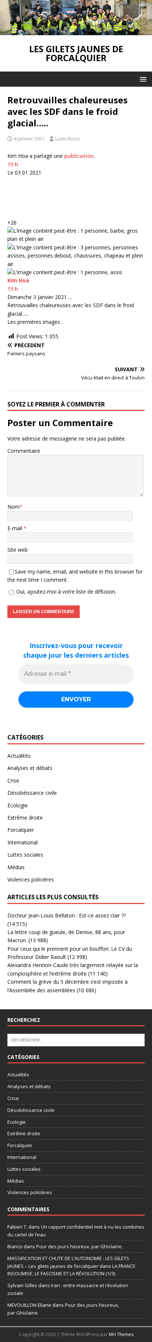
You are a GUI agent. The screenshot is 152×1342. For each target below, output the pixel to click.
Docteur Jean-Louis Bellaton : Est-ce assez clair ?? (66, 915)
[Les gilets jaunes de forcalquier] (76, 30)
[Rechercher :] (76, 1039)
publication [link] (79, 155)
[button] (142, 78)
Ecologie (17, 805)
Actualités (19, 755)
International (22, 842)
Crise (13, 780)
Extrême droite (25, 817)
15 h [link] (12, 164)
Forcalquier (20, 829)
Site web (17, 549)
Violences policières (30, 879)
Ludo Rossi (67, 138)
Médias (16, 867)
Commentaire (23, 450)
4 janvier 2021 (29, 138)
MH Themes (121, 1334)
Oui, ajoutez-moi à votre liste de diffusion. (65, 591)
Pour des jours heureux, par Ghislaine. (79, 1246)
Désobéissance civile (32, 792)
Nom (13, 506)
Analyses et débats (29, 767)
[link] (18, 280)
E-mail (15, 528)
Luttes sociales (25, 854)
